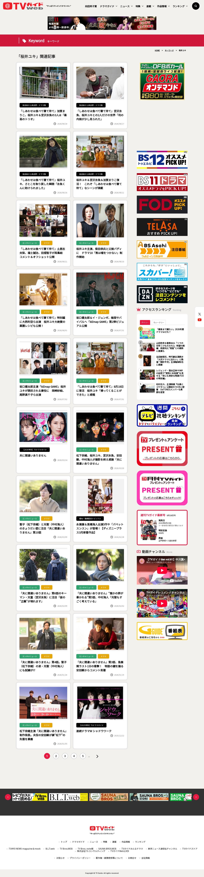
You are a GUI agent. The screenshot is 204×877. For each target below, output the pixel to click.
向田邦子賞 (91, 6)
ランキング (179, 6)
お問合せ (132, 858)
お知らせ (60, 858)
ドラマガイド (107, 6)
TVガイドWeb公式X (119, 851)
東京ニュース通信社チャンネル (162, 849)
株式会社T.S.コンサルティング (91, 851)
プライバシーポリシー (80, 858)
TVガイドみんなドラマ (132, 849)
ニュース (125, 6)
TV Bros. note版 (85, 849)
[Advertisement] (162, 125)
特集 (138, 6)
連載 (148, 6)
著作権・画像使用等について (109, 858)
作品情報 (162, 6)
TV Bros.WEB (66, 849)
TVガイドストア (189, 849)
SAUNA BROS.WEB (107, 849)
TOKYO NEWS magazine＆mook (24, 849)
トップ (64, 842)
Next (196, 797)
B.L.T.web (50, 849)
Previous (8, 797)
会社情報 (145, 858)
